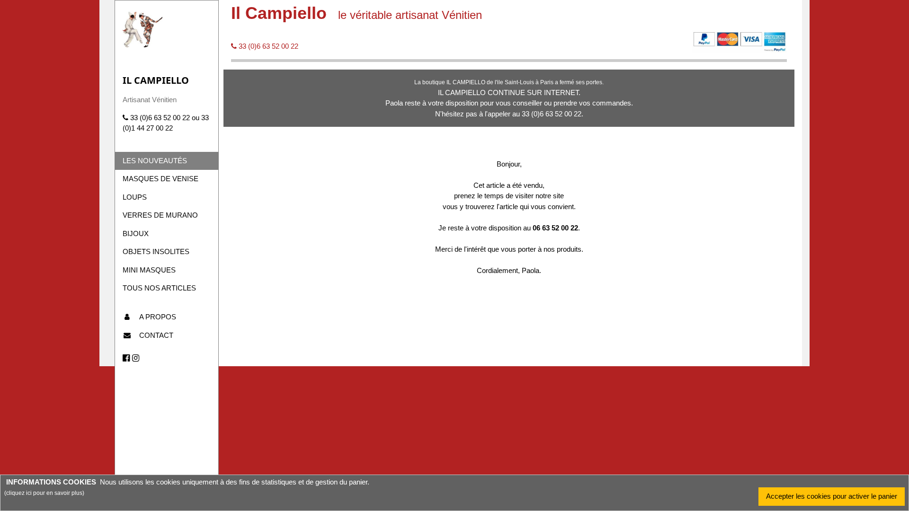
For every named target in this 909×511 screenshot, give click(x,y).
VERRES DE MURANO (160, 215)
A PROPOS (157, 317)
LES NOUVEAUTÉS (155, 161)
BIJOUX (136, 233)
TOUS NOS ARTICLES (159, 288)
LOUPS (135, 197)
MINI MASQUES (149, 270)
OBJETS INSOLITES (156, 251)
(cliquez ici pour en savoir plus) (44, 493)
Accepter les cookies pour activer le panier (831, 496)
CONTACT (156, 335)
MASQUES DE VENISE (160, 179)
